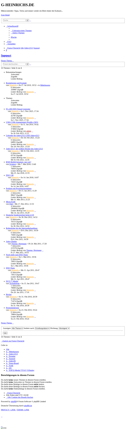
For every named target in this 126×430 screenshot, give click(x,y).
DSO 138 (9, 175)
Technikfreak (14, 283)
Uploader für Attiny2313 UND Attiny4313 (22, 135)
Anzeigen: (7, 328)
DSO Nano (10, 268)
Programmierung (12, 308)
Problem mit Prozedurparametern (19, 188)
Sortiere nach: (29, 328)
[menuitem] (21, 31)
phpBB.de (28, 406)
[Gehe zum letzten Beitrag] (35, 92)
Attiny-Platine (11, 241)
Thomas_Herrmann (18, 244)
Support (6, 55)
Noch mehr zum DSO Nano (17, 255)
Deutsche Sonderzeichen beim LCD (20, 215)
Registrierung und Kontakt (16, 83)
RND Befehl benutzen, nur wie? (18, 162)
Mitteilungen (45, 85)
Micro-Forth (10, 202)
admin (28, 131)
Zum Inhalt (5, 15)
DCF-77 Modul (12, 281)
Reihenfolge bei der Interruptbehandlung (21, 228)
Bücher (9, 294)
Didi (11, 204)
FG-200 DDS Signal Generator (18, 109)
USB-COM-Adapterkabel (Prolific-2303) (22, 122)
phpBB (13, 401)
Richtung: (54, 328)
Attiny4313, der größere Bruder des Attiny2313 (24, 149)
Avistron (12, 164)
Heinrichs (13, 85)
